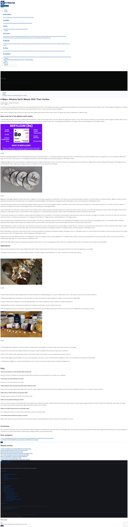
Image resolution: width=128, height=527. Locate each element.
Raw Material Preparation (16, 23)
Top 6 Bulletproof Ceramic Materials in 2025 (11, 458)
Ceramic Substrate (15, 37)
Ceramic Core (9, 37)
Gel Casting (24, 17)
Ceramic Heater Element (12, 496)
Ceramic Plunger (61, 51)
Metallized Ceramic (41, 37)
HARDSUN (19, 517)
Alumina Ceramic (6, 43)
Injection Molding (30, 17)
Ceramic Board (28, 51)
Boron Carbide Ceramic (14, 43)
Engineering (18, 29)
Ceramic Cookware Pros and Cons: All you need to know (14, 450)
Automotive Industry (36, 56)
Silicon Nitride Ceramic (43, 43)
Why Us (6, 11)
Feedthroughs (48, 37)
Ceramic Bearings (23, 36)
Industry (5, 26)
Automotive (9, 29)
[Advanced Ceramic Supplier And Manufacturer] (8, 4)
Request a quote (5, 6)
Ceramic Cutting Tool (7, 36)
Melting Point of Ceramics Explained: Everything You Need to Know (16, 453)
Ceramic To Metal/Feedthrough (13, 499)
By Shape (5, 48)
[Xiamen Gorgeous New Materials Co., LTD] (9, 462)
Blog (32, 59)
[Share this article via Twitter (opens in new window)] (6, 104)
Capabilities (6, 20)
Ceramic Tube (44, 51)
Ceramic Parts (17, 51)
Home (5, 10)
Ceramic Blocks (6, 51)
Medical (22, 29)
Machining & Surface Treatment (11, 478)
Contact (6, 64)
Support (6, 58)
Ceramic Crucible (40, 36)
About (5, 61)
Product (6, 30)
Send (2, 525)
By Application (7, 54)
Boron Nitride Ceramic (58, 43)
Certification (12, 59)
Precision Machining (7, 23)
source (2, 153)
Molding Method (7, 14)
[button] (8, 500)
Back (2, 442)
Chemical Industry (43, 56)
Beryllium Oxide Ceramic (12, 493)
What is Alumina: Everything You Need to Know (12, 452)
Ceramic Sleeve (23, 51)
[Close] (1, 522)
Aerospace (5, 29)
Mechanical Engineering (66, 56)
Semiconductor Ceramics (27, 56)
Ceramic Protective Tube (32, 36)
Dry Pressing (19, 17)
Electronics (14, 29)
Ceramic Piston (50, 51)
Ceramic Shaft (55, 51)
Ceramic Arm (21, 37)
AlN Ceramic (6, 487)
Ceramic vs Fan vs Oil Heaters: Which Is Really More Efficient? (15, 459)
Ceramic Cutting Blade (15, 36)
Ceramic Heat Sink (27, 37)
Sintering (26, 23)
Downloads (6, 59)
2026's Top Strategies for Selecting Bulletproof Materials (14, 456)
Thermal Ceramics (18, 56)
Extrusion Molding (6, 17)
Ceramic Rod (38, 51)
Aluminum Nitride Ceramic (34, 43)
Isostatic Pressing (13, 17)
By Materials (6, 40)
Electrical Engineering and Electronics (54, 56)
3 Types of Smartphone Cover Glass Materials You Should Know (16, 449)
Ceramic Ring (11, 51)
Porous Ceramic (34, 37)
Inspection (30, 23)
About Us (5, 62)
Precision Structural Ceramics (9, 56)
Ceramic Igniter (57, 36)
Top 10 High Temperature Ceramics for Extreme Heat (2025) (15, 455)
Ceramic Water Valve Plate (48, 36)
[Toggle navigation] (2, 7)
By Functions (6, 33)
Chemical (26, 29)
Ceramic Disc (33, 51)
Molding (22, 23)
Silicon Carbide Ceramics (24, 43)
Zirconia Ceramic (51, 43)
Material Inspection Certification (23, 59)
